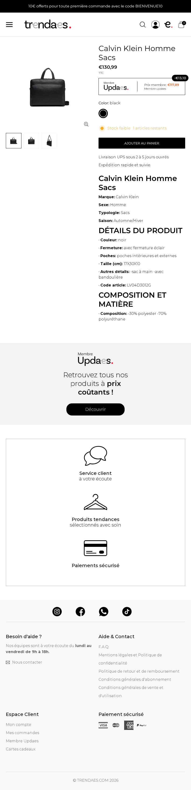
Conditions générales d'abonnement (135, 679)
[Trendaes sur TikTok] (127, 612)
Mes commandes (22, 733)
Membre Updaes (22, 741)
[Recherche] (143, 24)
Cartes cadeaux (20, 749)
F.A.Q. (104, 647)
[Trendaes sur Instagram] (57, 612)
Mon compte (18, 724)
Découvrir (95, 409)
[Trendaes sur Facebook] (80, 612)
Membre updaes (155, 88)
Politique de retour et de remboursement (139, 671)
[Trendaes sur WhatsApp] (103, 612)
